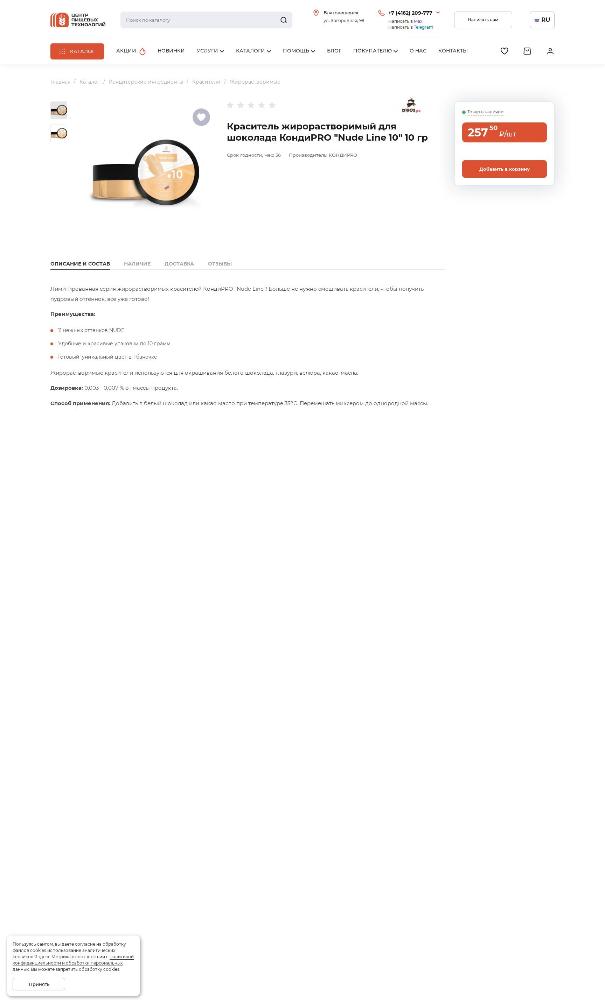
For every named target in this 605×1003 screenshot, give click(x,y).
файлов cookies (29, 950)
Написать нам (483, 19)
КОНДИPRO (343, 155)
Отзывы (220, 264)
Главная (60, 82)
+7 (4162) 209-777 (410, 13)
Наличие (137, 264)
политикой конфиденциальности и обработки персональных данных (73, 963)
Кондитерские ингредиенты (146, 82)
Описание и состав (80, 264)
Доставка (179, 264)
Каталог (89, 82)
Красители (206, 82)
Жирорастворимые (255, 82)
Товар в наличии (485, 111)
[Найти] (283, 20)
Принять (39, 984)
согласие (85, 944)
